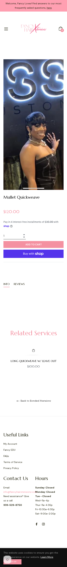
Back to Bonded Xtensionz (35, 400)
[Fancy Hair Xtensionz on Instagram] (43, 524)
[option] (33, 362)
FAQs (6, 456)
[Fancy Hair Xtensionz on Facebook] (36, 524)
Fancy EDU (9, 449)
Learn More (47, 557)
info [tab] (6, 284)
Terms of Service (12, 462)
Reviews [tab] (19, 284)
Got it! (12, 561)
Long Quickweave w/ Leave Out (34, 361)
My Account (10, 443)
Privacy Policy (11, 468)
